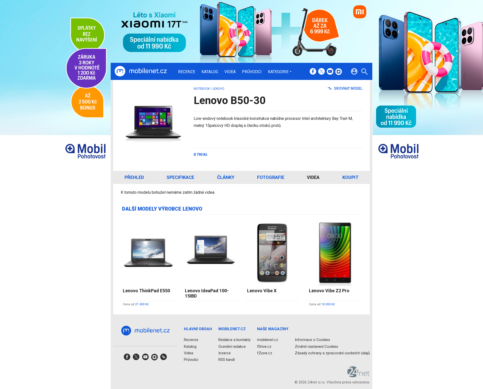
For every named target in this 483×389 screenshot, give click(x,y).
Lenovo (218, 88)
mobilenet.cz (267, 339)
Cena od (136, 304)
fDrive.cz (264, 346)
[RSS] (163, 358)
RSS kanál (226, 359)
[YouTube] (330, 71)
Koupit (350, 177)
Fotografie (270, 177)
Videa (230, 72)
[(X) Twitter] (321, 71)
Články (225, 177)
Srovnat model (347, 88)
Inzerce (224, 353)
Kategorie (278, 71)
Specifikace (180, 177)
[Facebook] (312, 71)
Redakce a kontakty (234, 339)
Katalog (210, 72)
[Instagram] (338, 71)
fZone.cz (264, 353)
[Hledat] (364, 72)
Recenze (186, 72)
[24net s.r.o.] (358, 375)
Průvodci (252, 72)
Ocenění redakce (232, 346)
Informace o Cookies (312, 339)
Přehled (134, 177)
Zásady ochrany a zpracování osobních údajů (332, 353)
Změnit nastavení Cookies (316, 346)
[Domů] (140, 71)
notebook (202, 88)
